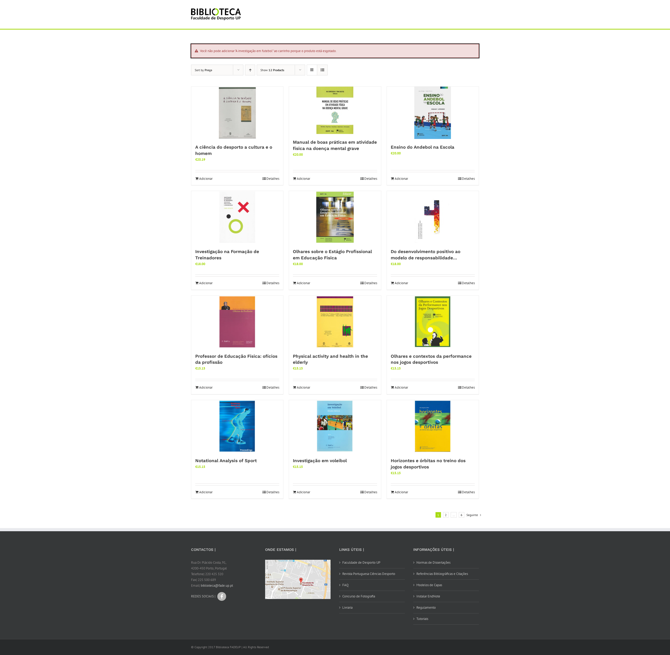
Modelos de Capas (429, 585)
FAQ (345, 585)
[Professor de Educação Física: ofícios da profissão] (237, 322)
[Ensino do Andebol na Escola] (433, 113)
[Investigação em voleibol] (335, 426)
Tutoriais (422, 619)
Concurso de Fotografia (358, 596)
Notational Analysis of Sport (226, 460)
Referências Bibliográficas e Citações (442, 574)
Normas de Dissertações (433, 562)
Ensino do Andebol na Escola (422, 147)
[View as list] (322, 70)
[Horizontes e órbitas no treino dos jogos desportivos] (433, 426)
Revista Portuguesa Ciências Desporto (368, 574)
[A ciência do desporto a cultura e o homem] (237, 113)
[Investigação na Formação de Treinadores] (237, 217)
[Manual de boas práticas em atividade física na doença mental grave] (335, 110)
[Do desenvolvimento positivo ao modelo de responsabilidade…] (433, 217)
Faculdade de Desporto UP (361, 562)
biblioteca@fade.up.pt (217, 585)
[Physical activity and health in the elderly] (335, 322)
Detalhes (272, 178)
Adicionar (206, 178)
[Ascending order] (250, 70)
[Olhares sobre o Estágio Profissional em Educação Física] (335, 217)
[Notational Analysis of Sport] (237, 426)
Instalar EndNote (428, 596)
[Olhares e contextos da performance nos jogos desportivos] (433, 322)
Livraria (347, 607)
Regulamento (426, 607)
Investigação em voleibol (320, 460)
